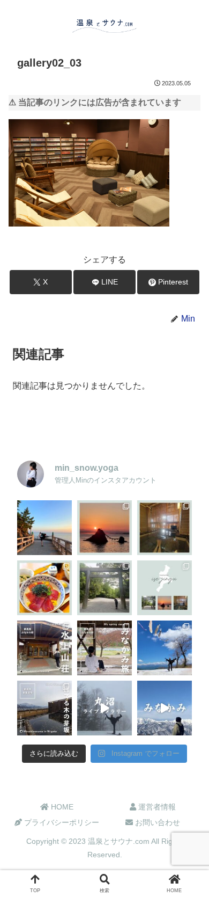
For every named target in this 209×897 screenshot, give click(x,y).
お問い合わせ (156, 822)
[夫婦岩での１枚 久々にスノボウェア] (44, 527)
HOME (61, 807)
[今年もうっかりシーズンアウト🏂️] (164, 648)
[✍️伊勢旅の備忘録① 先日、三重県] (164, 587)
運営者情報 (156, 807)
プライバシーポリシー (60, 822)
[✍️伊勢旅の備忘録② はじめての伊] (104, 587)
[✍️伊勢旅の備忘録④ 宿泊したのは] (164, 527)
